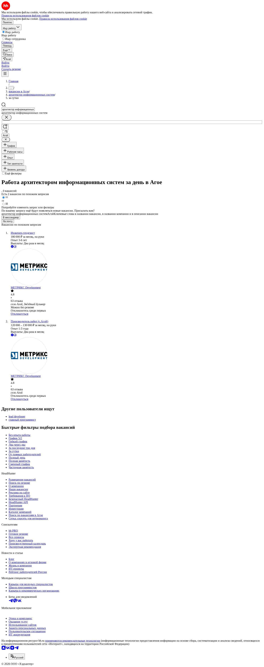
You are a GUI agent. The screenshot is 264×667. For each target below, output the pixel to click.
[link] (7, 54)
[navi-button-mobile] (5, 74)
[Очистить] (6, 117)
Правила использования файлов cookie (63, 18)
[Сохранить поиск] (5, 127)
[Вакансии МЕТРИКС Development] (135, 267)
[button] (5, 62)
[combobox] (18, 109)
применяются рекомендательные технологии (72, 640)
